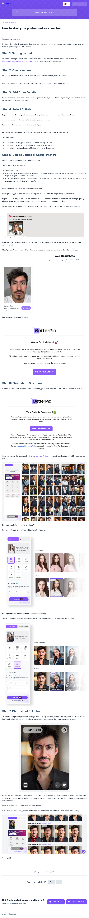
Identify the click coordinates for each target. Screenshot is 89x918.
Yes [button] (51, 882)
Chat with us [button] (57, 902)
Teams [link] (13, 23)
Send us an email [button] (78, 902)
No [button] (59, 882)
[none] (6, 4)
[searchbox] (44, 12)
